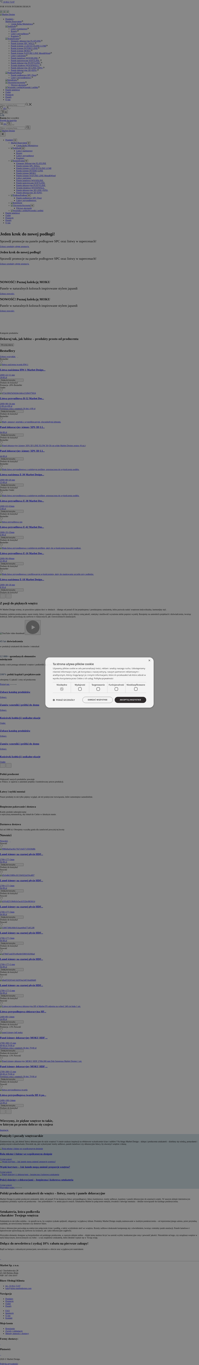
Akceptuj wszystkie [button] (130, 700)
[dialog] (99, 682)
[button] (64, 699)
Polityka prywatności (103, 678)
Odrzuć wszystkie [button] (97, 700)
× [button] (149, 661)
